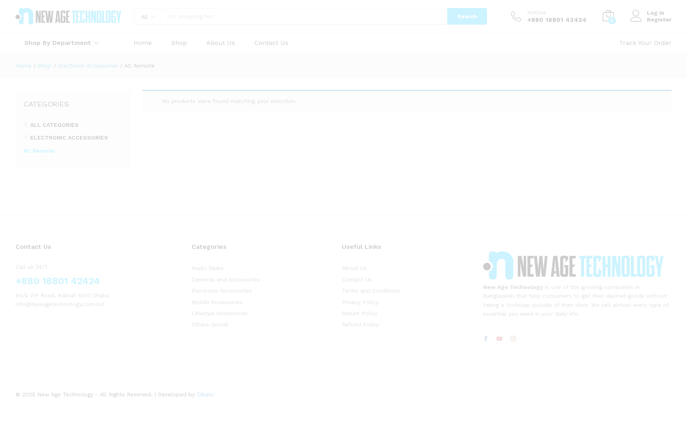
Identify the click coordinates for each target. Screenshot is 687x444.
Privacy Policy (360, 302)
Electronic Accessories (69, 137)
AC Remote (39, 150)
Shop (179, 43)
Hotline (536, 12)
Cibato (205, 394)
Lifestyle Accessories (220, 313)
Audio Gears (208, 268)
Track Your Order (645, 43)
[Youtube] (499, 339)
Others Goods (210, 324)
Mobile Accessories (217, 302)
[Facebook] (486, 339)
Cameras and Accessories (226, 279)
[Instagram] (513, 339)
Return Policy (359, 313)
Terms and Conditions (371, 290)
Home (143, 43)
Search (467, 16)
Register (659, 19)
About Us (220, 43)
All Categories (54, 125)
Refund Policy (360, 324)
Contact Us (271, 43)
